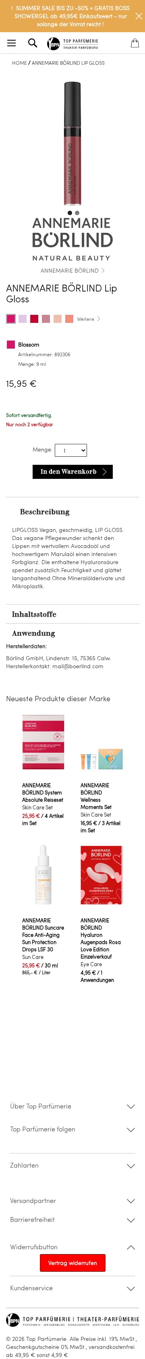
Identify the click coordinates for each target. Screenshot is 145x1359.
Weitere (85, 319)
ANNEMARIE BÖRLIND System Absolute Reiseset (42, 792)
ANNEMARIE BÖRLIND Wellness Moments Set (96, 796)
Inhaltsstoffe (34, 614)
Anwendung (33, 633)
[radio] (11, 319)
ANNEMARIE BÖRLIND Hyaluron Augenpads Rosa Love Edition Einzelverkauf (101, 938)
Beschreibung (45, 511)
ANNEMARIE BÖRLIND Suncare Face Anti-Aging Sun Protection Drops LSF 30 (43, 935)
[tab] (72, 511)
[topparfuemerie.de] (72, 42)
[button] (68, 212)
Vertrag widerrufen (72, 1263)
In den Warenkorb (69, 471)
